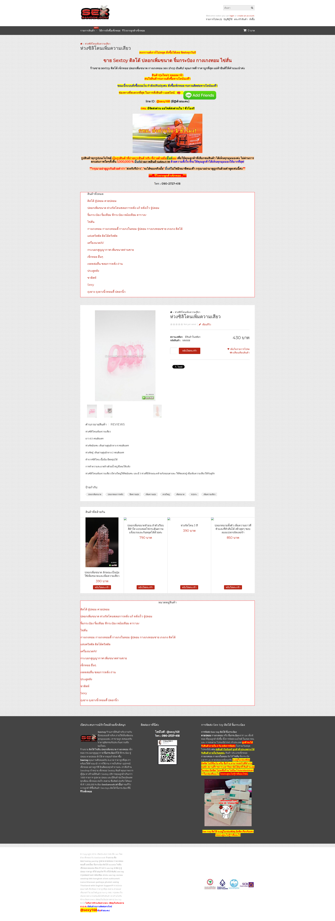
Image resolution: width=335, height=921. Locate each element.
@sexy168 (173, 731)
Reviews (118, 424)
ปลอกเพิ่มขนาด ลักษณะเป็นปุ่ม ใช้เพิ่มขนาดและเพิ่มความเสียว (102, 574)
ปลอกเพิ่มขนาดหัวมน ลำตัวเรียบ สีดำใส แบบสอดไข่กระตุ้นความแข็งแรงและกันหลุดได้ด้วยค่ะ (145, 529)
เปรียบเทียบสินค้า (241, 352)
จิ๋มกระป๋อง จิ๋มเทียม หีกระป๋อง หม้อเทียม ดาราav (116, 215)
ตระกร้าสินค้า (241, 19)
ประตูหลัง (93, 270)
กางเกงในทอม (220, 756)
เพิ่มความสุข (151, 494)
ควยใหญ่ (166, 494)
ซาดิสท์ (91, 277)
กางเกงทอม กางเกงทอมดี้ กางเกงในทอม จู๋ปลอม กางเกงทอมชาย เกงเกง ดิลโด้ (135, 229)
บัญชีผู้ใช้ (228, 19)
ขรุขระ (194, 494)
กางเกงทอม (207, 60)
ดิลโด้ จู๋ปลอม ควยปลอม (102, 201)
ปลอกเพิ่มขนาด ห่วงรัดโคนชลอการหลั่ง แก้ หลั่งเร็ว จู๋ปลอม (123, 208)
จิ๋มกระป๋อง (184, 60)
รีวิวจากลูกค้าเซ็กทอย (133, 30)
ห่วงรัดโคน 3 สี (189, 525)
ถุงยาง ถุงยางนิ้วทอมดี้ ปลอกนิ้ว (106, 291)
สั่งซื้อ (252, 19)
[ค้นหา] (252, 7)
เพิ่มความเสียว (209, 494)
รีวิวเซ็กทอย (86, 791)
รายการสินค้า (88, 30)
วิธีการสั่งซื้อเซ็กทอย (109, 30)
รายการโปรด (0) (214, 19)
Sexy (90, 284)
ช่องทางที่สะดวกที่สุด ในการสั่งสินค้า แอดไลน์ (147, 92)
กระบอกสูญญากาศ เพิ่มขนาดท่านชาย (110, 249)
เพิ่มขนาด (180, 494)
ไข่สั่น (226, 60)
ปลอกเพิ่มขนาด (157, 60)
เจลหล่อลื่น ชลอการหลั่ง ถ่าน (105, 263)
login (232, 15)
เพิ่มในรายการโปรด (240, 349)
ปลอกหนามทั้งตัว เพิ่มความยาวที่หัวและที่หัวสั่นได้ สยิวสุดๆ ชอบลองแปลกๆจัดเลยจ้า (233, 529)
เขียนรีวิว (206, 324)
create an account (245, 15)
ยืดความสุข (134, 494)
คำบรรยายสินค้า (96, 424)
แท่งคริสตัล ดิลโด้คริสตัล (102, 235)
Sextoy (120, 60)
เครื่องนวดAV (95, 242)
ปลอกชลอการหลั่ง (115, 494)
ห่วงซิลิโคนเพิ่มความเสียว (97, 43)
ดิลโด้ (134, 60)
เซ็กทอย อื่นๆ (95, 256)
